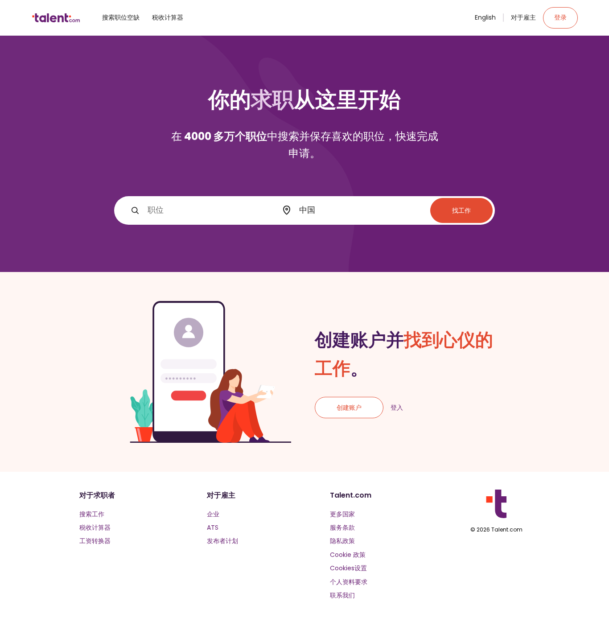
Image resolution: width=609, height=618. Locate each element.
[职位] (135, 210)
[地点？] (286, 210)
